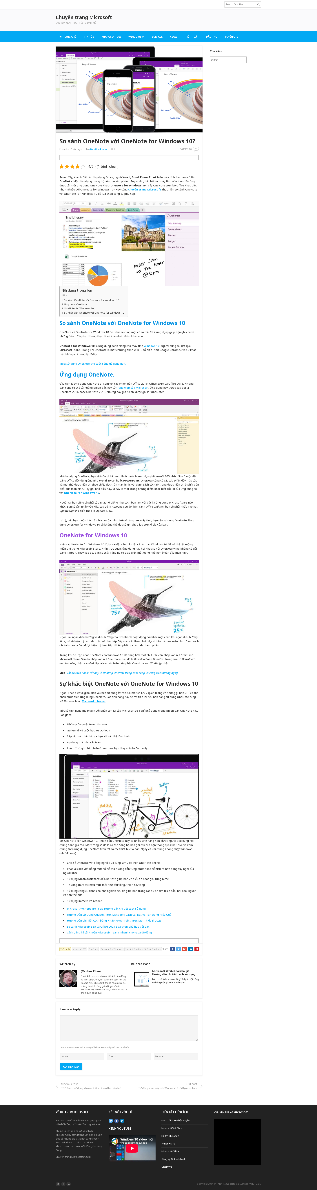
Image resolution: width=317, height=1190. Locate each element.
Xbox (173, 36)
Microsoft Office (170, 1151)
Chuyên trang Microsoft (231, 1112)
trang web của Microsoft (132, 387)
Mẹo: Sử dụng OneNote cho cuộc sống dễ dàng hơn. (92, 363)
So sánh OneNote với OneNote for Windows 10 (91, 300)
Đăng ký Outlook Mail (173, 1159)
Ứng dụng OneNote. (76, 304)
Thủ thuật (191, 36)
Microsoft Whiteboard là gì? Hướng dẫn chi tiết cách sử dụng (106, 908)
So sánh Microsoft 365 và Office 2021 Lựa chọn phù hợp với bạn (108, 926)
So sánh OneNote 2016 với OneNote (143, 949)
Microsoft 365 (111, 36)
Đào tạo (211, 36)
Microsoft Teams (93, 701)
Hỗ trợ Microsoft (170, 1136)
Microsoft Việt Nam (171, 1128)
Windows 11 (136, 36)
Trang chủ (69, 36)
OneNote (93, 949)
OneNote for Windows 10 (79, 308)
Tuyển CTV (231, 36)
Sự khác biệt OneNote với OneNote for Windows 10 (94, 312)
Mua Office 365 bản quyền (175, 1120)
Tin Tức (89, 36)
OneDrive (166, 1166)
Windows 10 (152, 346)
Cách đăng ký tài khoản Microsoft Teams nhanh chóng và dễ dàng (109, 932)
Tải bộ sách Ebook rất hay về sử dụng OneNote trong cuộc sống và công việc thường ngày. (122, 673)
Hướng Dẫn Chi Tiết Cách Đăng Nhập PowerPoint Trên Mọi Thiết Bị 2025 (114, 920)
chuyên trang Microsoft (144, 189)
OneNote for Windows (112, 949)
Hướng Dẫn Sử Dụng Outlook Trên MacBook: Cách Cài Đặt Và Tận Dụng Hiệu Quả (119, 914)
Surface (157, 36)
